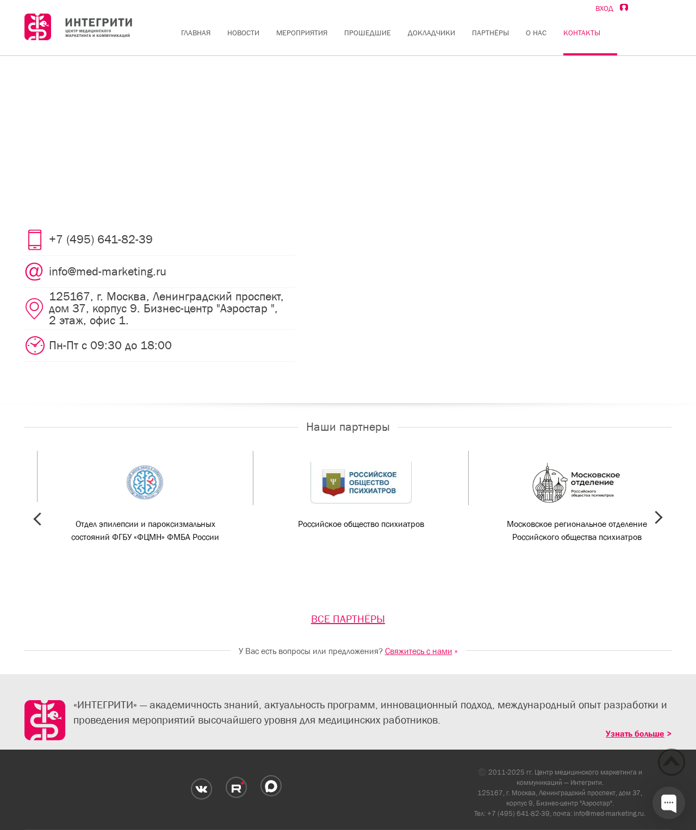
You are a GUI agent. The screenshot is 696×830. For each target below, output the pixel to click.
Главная (195, 32)
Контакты (581, 32)
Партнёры (490, 32)
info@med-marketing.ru (609, 813)
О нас (536, 32)
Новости (243, 32)
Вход (607, 8)
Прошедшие (367, 32)
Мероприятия (301, 32)
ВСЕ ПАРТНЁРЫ (348, 619)
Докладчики (431, 32)
